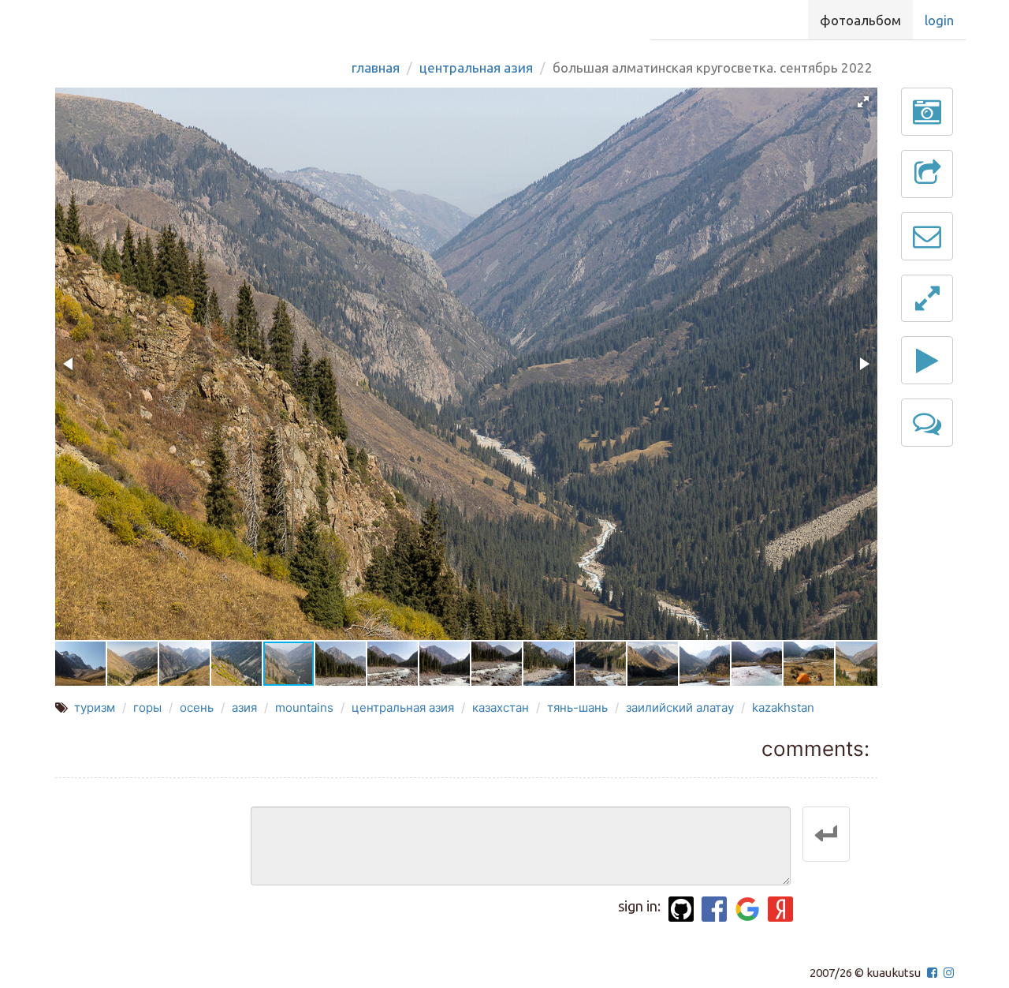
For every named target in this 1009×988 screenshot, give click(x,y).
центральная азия (403, 707)
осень (197, 707)
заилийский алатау (680, 707)
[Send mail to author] (927, 236)
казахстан (500, 707)
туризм (94, 707)
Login (939, 20)
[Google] (747, 909)
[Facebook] (714, 909)
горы (147, 707)
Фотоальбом (860, 20)
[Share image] (927, 174)
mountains (304, 707)
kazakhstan (783, 707)
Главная (376, 67)
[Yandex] (780, 909)
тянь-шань (577, 707)
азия (244, 707)
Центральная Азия (476, 67)
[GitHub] (681, 909)
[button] (863, 101)
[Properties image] (927, 112)
